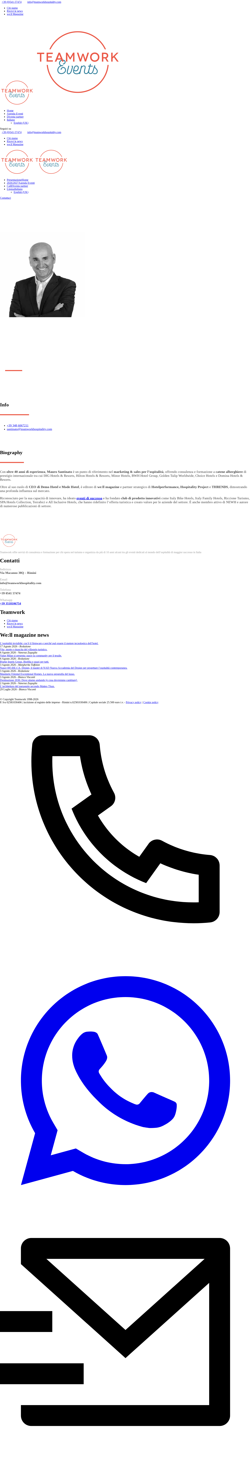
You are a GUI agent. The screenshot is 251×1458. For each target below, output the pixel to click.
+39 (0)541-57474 (12, 2)
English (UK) (21, 122)
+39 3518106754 (10, 603)
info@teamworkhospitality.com (44, 2)
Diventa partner (15, 116)
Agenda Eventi (15, 113)
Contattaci (5, 197)
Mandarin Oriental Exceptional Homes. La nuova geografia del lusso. (37, 674)
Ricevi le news (15, 11)
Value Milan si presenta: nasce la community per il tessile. (31, 655)
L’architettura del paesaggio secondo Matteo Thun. (27, 686)
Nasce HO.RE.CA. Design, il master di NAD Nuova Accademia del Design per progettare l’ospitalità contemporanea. (63, 667)
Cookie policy (150, 702)
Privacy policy (133, 702)
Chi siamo (12, 7)
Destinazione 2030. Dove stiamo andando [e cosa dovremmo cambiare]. (39, 680)
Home (10, 110)
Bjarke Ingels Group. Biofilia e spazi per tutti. (24, 661)
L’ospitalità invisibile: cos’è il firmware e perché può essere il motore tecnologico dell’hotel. (49, 643)
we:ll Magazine (15, 14)
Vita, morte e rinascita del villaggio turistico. (23, 649)
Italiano (11, 119)
